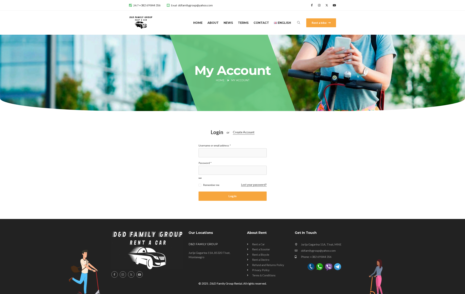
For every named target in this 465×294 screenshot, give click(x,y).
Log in (232, 196)
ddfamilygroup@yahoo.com (195, 5)
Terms (243, 23)
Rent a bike (319, 22)
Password (205, 162)
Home (198, 23)
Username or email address (215, 145)
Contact (261, 23)
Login (217, 132)
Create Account (243, 132)
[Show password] (200, 178)
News (228, 23)
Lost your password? (254, 184)
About (213, 23)
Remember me (211, 184)
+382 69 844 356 (150, 5)
